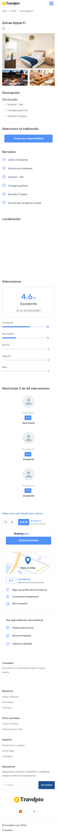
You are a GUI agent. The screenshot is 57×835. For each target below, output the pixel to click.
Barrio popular (20, 603)
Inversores (8, 702)
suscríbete (46, 785)
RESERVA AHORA (28, 540)
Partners (7, 707)
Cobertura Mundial (22, 644)
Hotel (13, 11)
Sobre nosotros (10, 696)
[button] (13, 522)
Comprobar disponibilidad (28, 138)
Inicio (4, 11)
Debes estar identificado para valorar (22, 513)
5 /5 (28, 454)
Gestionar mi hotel (12, 729)
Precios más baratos (23, 628)
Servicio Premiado (21, 636)
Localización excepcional (25, 596)
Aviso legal (8, 750)
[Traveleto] (28, 800)
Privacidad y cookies (13, 745)
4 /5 (28, 418)
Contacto (7, 756)
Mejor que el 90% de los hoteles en (29, 590)
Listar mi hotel (10, 723)
